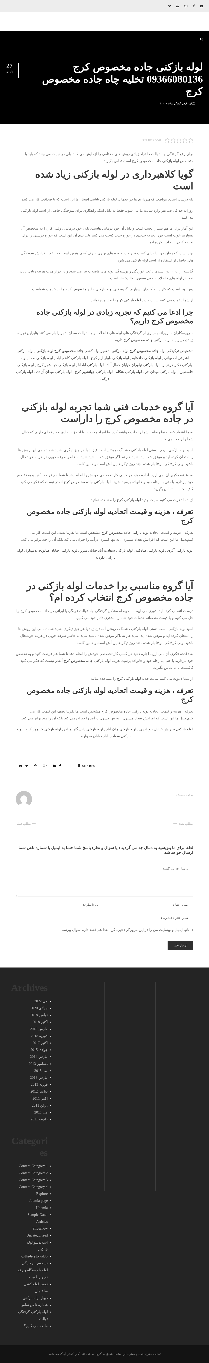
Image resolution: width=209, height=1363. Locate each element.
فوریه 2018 (39, 1036)
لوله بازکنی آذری (179, 550)
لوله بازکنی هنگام (129, 372)
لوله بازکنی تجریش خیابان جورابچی (166, 729)
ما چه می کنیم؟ (36, 1326)
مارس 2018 (39, 1029)
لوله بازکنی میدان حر (161, 372)
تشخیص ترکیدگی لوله (152, 351)
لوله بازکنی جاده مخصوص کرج (88, 289)
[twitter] (169, 6)
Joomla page (38, 1200)
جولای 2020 (39, 1008)
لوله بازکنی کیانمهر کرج (43, 729)
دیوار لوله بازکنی (35, 1298)
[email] (201, 6)
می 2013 (41, 1071)
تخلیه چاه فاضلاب (34, 1256)
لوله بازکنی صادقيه (150, 550)
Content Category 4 (33, 1187)
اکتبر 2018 (40, 1022)
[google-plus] (186, 6)
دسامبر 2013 (38, 1064)
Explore (42, 1194)
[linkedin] (177, 6)
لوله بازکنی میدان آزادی (54, 372)
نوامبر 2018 (39, 1015)
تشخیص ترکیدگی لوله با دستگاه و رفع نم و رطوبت (33, 1270)
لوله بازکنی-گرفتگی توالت (180, 103)
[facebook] (194, 6)
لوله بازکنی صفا (41, 358)
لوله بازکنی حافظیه (146, 358)
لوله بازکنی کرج (129, 300)
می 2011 (41, 1112)
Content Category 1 (33, 1166)
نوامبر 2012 (39, 1091)
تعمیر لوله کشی (73, 351)
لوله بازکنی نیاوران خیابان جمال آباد (133, 365)
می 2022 (41, 1001)
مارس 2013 (39, 1077)
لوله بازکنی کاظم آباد (72, 358)
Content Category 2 (33, 1173)
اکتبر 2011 (40, 1098)
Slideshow (40, 1228)
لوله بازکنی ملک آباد (121, 729)
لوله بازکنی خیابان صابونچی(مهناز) (51, 550)
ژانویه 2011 (39, 1119)
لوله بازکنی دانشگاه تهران (83, 729)
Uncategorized (37, 1235)
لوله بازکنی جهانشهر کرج (56, 365)
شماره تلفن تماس (34, 1305)
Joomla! (42, 1208)
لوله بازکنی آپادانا (91, 365)
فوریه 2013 (39, 1084)
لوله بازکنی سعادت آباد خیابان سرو (106, 550)
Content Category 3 (33, 1180)
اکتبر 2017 (40, 1043)
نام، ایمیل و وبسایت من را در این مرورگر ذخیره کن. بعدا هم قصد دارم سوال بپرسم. (124, 930)
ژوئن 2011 (40, 1105)
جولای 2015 (39, 1050)
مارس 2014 (39, 1057)
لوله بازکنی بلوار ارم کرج (110, 358)
